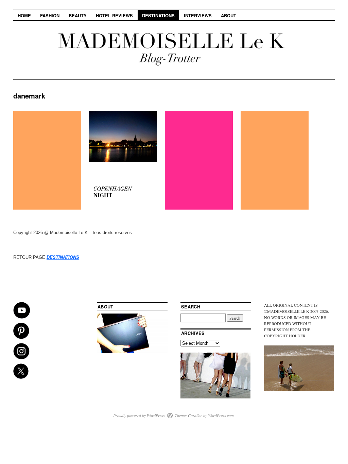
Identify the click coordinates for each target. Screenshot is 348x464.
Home (24, 15)
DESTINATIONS (158, 15)
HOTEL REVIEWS (114, 15)
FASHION (49, 15)
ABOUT (228, 15)
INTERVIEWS (198, 15)
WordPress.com (221, 415)
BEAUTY (78, 15)
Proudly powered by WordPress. (139, 415)
